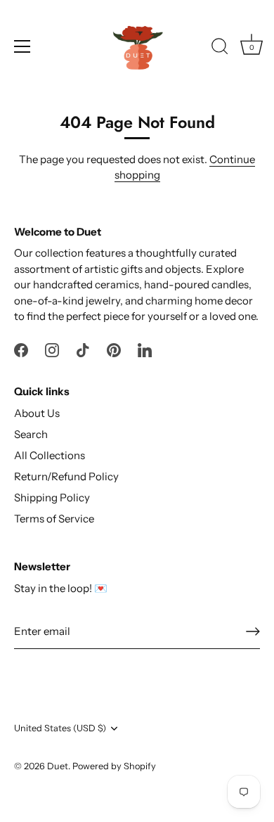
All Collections (49, 455)
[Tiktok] (83, 349)
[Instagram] (52, 349)
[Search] (219, 48)
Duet (57, 766)
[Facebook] (21, 349)
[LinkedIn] (145, 349)
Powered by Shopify (114, 766)
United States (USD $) (60, 728)
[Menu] (22, 46)
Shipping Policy (52, 497)
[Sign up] (253, 631)
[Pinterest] (114, 349)
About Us (37, 413)
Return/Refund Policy (66, 476)
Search (31, 434)
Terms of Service (54, 518)
